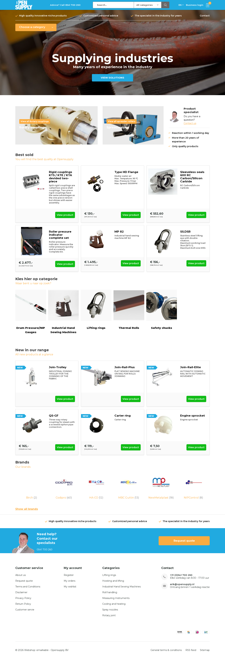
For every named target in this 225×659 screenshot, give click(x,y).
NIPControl (193, 497)
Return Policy (23, 603)
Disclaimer (21, 592)
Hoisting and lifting (113, 580)
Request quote (184, 540)
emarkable (42, 650)
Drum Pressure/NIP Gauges (30, 330)
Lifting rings (96, 328)
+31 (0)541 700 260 (181, 575)
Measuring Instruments (115, 598)
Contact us (190, 123)
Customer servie (24, 609)
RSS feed (190, 650)
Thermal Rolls (129, 328)
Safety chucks (161, 328)
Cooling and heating (114, 603)
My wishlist (70, 586)
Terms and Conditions (27, 586)
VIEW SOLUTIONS (112, 77)
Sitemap (205, 650)
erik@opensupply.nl (182, 584)
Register (69, 575)
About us (20, 575)
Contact (205, 15)
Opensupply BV (60, 650)
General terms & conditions (166, 650)
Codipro (64, 497)
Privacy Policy (23, 598)
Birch (31, 497)
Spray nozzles (110, 609)
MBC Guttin (128, 497)
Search (165, 5)
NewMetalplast (161, 497)
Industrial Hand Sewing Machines (63, 330)
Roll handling (109, 592)
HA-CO (96, 497)
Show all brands (26, 509)
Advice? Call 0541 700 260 (65, 5)
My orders (69, 580)
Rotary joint (109, 615)
